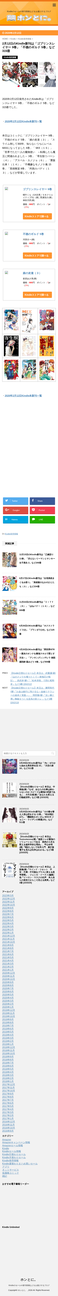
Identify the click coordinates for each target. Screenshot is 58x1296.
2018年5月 (8, 1069)
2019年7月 (8, 1025)
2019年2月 (8, 1041)
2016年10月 (8, 1128)
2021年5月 (8, 957)
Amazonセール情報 (12, 1145)
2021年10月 (8, 942)
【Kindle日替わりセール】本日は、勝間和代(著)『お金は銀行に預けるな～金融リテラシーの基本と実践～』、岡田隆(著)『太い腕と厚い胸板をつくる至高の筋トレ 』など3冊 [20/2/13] (32, 695)
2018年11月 (8, 1050)
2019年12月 (8, 1010)
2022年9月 (8, 908)
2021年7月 (8, 951)
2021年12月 (8, 936)
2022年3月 (8, 926)
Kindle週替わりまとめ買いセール (20, 1163)
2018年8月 (8, 1059)
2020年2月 (8, 1004)
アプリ (5, 1167)
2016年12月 (8, 1121)
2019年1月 (8, 1044)
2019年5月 (8, 1032)
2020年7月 (8, 988)
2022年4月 (8, 923)
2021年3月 (8, 963)
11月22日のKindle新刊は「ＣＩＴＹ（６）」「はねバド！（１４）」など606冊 (37, 606)
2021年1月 (8, 970)
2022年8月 (8, 911)
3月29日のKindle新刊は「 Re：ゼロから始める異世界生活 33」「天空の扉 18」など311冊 (37, 765)
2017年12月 (8, 1084)
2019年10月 (8, 1016)
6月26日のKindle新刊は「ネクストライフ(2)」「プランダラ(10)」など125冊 (36, 629)
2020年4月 (8, 998)
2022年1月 (8, 932)
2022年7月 (8, 914)
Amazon (6, 1139)
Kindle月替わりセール (14, 1157)
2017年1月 (8, 1118)
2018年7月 (8, 1063)
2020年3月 (8, 1001)
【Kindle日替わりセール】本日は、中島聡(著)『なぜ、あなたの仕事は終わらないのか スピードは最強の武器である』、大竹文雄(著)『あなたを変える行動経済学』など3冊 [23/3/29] (37, 792)
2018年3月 (8, 1075)
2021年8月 (8, 948)
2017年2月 (8, 1115)
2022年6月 (8, 917)
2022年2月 (8, 929)
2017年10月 (8, 1090)
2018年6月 (8, 1066)
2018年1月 (8, 1081)
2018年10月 (8, 1053)
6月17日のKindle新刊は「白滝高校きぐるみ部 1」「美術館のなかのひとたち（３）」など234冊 (36, 582)
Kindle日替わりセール (14, 1154)
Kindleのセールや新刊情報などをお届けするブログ (29, 1285)
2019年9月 (8, 1019)
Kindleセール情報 (11, 1151)
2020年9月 (8, 982)
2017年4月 (8, 1109)
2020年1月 (8, 1007)
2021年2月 (8, 967)
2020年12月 (8, 973)
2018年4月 (8, 1072)
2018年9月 (8, 1056)
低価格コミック (10, 1173)
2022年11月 (8, 902)
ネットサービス (10, 1170)
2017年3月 (8, 1112)
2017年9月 (8, 1094)
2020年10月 (8, 979)
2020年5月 (8, 994)
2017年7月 (8, 1100)
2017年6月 (8, 1103)
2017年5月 (8, 1106)
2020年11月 (8, 976)
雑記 (4, 1176)
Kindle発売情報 (11, 534)
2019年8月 (8, 1022)
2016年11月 (8, 1124)
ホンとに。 (29, 1279)
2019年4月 (8, 1035)
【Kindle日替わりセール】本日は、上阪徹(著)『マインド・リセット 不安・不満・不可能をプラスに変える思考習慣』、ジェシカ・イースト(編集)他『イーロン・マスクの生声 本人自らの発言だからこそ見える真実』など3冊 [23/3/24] (37, 875)
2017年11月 (8, 1087)
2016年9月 (8, 1131)
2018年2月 (8, 1078)
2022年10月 (8, 905)
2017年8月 (8, 1097)
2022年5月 (8, 920)
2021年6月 (8, 954)
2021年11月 (8, 939)
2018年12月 (8, 1047)
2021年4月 (8, 960)
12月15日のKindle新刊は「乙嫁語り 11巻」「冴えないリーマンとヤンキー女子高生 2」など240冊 (37, 558)
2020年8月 (8, 985)
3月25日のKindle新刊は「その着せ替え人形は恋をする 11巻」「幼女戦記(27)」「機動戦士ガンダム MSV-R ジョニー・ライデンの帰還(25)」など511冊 (36, 816)
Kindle (5, 1148)
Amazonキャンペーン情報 (16, 1142)
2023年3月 (8, 895)
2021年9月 (8, 945)
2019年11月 (8, 1013)
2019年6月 (8, 1028)
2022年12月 (8, 898)
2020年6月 (8, 991)
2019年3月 (8, 1038)
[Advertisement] (29, 431)
